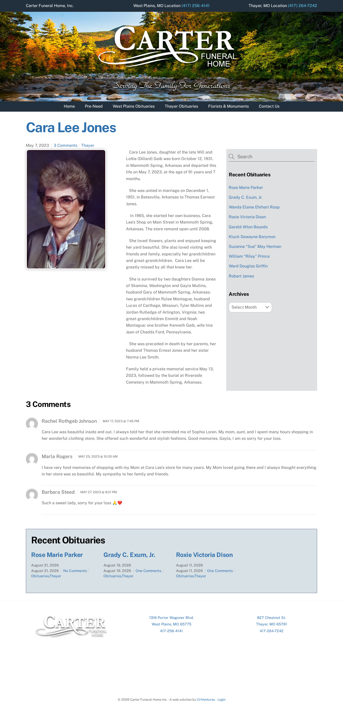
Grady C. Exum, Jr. (245, 197)
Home (69, 106)
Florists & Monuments (228, 106)
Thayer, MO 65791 (271, 624)
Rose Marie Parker (246, 187)
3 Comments (65, 145)
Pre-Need (94, 106)
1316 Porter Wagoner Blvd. (171, 617)
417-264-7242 (271, 631)
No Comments (75, 570)
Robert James (241, 276)
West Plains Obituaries (134, 106)
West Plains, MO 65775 (171, 624)
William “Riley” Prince (249, 256)
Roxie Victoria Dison (247, 216)
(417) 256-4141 (196, 5)
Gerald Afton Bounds (248, 227)
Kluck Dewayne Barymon (252, 236)
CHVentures (206, 699)
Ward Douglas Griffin (248, 266)
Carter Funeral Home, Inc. (50, 5)
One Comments (148, 570)
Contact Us (269, 106)
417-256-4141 (171, 631)
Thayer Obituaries (181, 106)
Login (221, 699)
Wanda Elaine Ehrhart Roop (254, 207)
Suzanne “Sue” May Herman (255, 246)
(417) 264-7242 (302, 5)
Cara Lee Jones (71, 127)
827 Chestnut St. (271, 617)
